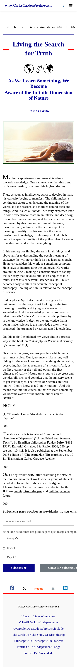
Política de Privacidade (38, 653)
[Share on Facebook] (12, 588)
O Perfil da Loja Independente (38, 622)
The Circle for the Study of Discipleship (38, 634)
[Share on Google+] (38, 588)
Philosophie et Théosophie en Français (38, 641)
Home (25, 616)
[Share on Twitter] (24, 588)
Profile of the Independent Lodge (38, 647)
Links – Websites (44, 616)
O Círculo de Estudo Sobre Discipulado (38, 628)
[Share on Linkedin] (65, 588)
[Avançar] (23, 27)
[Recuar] (7, 27)
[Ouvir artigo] (15, 27)
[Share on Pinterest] (53, 588)
